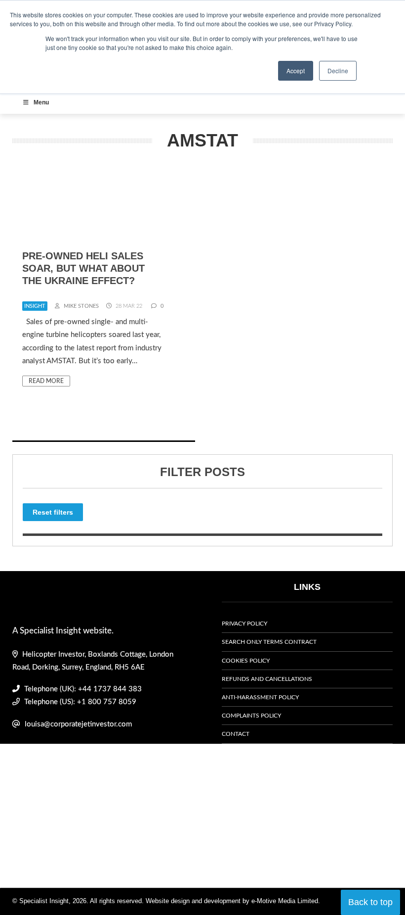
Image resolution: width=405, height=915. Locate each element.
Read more (46, 381)
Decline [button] (337, 70)
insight (34, 306)
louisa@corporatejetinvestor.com (78, 724)
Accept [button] (295, 70)
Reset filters (53, 512)
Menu (41, 102)
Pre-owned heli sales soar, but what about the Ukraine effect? (83, 268)
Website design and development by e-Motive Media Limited (232, 901)
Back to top (370, 902)
